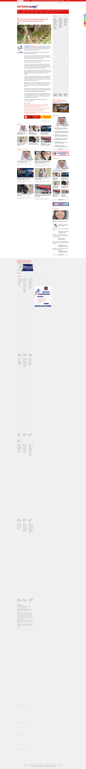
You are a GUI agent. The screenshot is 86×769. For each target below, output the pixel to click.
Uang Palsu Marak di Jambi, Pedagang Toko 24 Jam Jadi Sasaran (60, 95)
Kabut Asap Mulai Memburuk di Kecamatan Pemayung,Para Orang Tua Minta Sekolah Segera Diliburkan (66, 95)
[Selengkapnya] (32, 276)
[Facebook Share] (42, 121)
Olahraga (48, 10)
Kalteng (61, 10)
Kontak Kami (60, 765)
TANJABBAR (52, 12)
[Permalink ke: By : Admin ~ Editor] (18, 23)
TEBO (56, 12)
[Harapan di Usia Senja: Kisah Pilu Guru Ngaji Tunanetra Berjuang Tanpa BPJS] (61, 249)
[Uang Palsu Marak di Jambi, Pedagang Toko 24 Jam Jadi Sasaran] (61, 55)
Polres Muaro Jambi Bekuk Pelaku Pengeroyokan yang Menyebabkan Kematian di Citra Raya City (31, 600)
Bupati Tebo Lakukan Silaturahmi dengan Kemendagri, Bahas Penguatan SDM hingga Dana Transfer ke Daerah (63, 239)
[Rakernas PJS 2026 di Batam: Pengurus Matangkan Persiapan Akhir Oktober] (46, 129)
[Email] (85, 21)
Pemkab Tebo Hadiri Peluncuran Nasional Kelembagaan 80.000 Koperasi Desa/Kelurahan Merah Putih (30, 355)
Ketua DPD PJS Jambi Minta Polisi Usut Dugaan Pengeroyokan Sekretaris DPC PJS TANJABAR (61, 135)
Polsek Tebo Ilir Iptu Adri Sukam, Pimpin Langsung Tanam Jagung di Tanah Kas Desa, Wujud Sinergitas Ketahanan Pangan (25, 355)
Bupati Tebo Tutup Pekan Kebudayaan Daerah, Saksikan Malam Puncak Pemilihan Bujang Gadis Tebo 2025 (63, 246)
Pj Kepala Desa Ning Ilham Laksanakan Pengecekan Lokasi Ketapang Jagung (25, 434)
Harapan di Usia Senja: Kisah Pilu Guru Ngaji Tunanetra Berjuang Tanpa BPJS (63, 252)
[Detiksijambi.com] (27, 6)
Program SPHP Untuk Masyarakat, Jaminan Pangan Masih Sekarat (20, 355)
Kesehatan (40, 10)
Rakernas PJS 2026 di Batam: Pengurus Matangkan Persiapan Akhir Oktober (37, 108)
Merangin (41, 12)
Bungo (28, 12)
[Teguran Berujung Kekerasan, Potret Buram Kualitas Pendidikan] (22, 139)
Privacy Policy (46, 765)
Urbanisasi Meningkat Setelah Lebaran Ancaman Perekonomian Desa (63, 225)
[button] (68, 2)
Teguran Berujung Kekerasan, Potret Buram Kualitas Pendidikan (34, 109)
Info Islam (31, 12)
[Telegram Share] (48, 121)
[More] (85, 25)
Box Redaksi (32, 765)
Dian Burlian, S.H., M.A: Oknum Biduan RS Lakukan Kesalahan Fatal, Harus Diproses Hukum (25, 520)
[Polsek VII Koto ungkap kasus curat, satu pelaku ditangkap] (19, 560)
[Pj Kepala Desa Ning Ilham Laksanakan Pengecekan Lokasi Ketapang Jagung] (25, 395)
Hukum (36, 10)
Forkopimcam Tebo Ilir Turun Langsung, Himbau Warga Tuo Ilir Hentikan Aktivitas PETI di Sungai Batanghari (25, 625)
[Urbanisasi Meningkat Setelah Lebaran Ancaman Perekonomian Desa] (55, 225)
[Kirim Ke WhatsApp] (50, 121)
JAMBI (19, 12)
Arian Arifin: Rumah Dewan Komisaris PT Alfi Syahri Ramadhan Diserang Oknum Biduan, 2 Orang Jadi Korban (31, 520)
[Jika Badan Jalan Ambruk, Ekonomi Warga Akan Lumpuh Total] (31, 395)
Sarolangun (46, 12)
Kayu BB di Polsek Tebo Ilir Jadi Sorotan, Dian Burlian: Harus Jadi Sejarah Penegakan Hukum (56, 0)
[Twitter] (85, 17)
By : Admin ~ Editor (21, 22)
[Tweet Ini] (44, 121)
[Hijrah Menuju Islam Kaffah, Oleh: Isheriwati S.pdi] (61, 214)
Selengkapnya (60, 149)
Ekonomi (32, 10)
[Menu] (17, 2)
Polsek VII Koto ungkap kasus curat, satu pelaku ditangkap (19, 600)
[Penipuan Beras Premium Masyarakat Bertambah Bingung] (20, 395)
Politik (58, 10)
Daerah (23, 10)
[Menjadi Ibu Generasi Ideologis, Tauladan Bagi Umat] (61, 229)
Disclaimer (37, 765)
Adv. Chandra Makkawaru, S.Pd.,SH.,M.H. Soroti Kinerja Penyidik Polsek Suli (64, 195)
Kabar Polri (37, 12)
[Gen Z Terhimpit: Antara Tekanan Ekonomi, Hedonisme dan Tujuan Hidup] (22, 129)
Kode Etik (41, 765)
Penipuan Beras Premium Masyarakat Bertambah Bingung (20, 434)
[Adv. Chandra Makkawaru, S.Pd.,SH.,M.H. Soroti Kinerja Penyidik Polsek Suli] (65, 191)
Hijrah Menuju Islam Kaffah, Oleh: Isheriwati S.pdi (60, 222)
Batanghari (23, 12)
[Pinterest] (85, 23)
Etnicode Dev (53, 766)
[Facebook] (85, 15)
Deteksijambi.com (36, 766)
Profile (28, 765)
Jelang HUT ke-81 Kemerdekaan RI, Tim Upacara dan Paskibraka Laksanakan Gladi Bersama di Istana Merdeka (37, 113)
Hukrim (45, 10)
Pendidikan (53, 10)
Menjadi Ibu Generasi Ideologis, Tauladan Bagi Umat (63, 232)
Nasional (27, 10)
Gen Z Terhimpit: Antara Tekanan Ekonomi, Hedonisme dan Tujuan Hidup (36, 104)
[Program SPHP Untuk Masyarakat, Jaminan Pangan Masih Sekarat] (20, 315)
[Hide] (85, 27)
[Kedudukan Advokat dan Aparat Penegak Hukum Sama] (34, 139)
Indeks (25, 765)
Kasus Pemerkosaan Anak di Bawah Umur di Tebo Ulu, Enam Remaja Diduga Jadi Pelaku (25, 600)
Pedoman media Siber (53, 765)
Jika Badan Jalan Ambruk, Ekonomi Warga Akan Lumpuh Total (30, 434)
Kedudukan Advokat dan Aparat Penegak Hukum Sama (33, 110)
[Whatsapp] (85, 19)
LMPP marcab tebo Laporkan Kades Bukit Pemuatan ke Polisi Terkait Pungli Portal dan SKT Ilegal (62, 132)
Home (19, 10)
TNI (58, 12)
